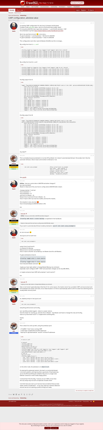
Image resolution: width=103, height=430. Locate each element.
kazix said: (23, 213)
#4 (93, 210)
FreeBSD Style (13, 401)
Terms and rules (78, 401)
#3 (93, 180)
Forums (12, 10)
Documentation (44, 6)
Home (22, 6)
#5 (93, 229)
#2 (93, 155)
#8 (93, 323)
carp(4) (24, 177)
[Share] (91, 23)
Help (91, 401)
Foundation (77, 6)
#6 (93, 279)
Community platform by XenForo (51, 404)
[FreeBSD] (36, 5)
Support (69, 6)
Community (54, 6)
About (27, 6)
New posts (10, 12)
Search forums (17, 12)
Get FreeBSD (35, 6)
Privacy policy (86, 401)
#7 (93, 296)
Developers (62, 6)
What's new (19, 10)
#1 (93, 23)
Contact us (71, 401)
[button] (24, 10)
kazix (11, 20)
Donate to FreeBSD (77, 3)
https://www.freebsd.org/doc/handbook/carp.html (48, 31)
